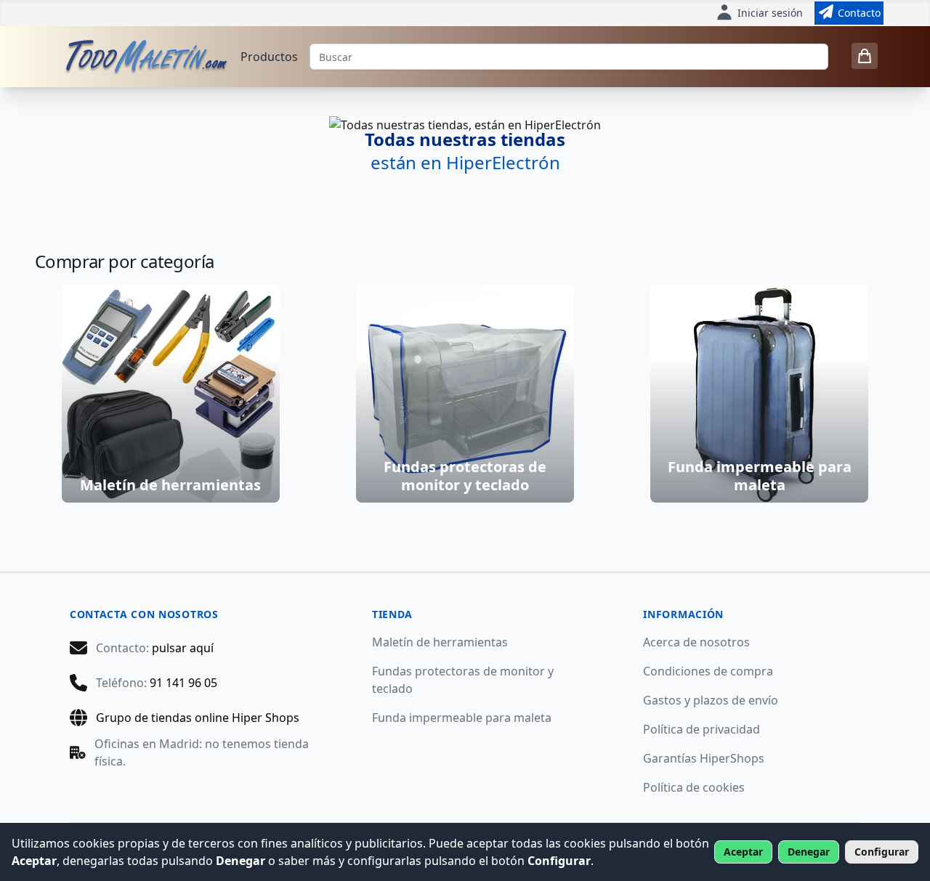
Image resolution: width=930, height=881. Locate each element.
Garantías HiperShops (703, 758)
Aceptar (743, 851)
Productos (269, 57)
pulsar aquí (183, 648)
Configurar (881, 851)
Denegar (809, 851)
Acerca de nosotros (696, 642)
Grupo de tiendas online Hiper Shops (197, 718)
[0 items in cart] (865, 56)
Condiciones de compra (708, 671)
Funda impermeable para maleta (461, 718)
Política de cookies (694, 787)
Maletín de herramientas (440, 642)
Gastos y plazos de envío (710, 700)
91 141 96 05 (183, 683)
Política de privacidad (701, 729)
